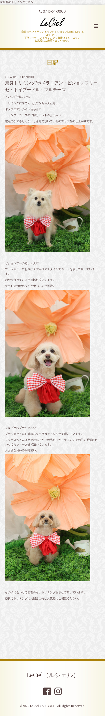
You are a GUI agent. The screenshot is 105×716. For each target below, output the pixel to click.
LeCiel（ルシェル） (52, 675)
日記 (52, 62)
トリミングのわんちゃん (17, 96)
